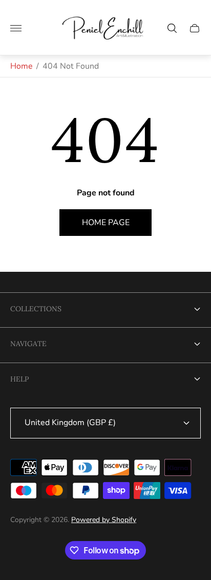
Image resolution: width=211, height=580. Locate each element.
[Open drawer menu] (16, 28)
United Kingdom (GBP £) (70, 422)
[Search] (172, 28)
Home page (106, 222)
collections (35, 308)
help (19, 379)
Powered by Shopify (103, 520)
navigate (28, 343)
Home (21, 66)
